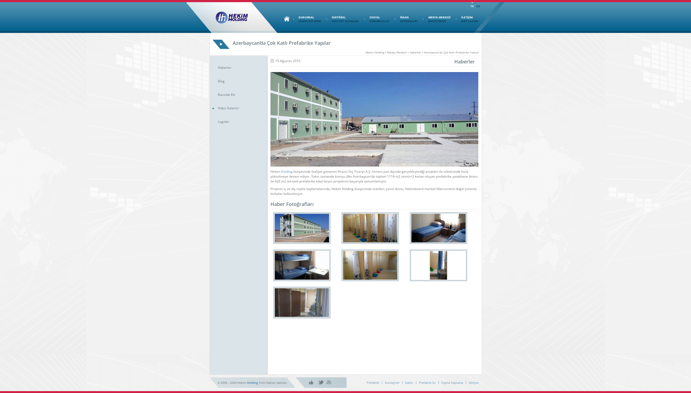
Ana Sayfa (285, 18)
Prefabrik (373, 382)
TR (472, 6)
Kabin (409, 382)
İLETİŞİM (469, 19)
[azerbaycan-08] (302, 228)
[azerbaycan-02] (438, 265)
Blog (221, 81)
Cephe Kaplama (452, 382)
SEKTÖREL (345, 19)
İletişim (474, 382)
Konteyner (392, 382)
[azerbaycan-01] (302, 303)
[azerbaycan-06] (370, 228)
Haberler (224, 67)
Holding (287, 171)
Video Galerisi (228, 108)
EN (478, 6)
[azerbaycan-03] (370, 265)
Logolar (223, 121)
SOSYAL (379, 19)
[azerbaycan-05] (438, 228)
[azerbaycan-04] (302, 265)
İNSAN (409, 19)
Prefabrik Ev (427, 382)
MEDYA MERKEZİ (439, 19)
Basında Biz (226, 94)
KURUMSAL (310, 19)
